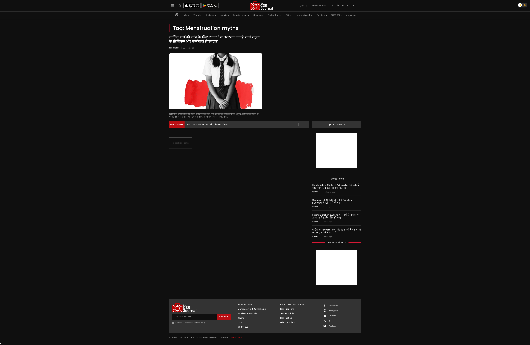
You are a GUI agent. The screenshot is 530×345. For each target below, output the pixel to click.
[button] (179, 5)
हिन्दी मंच (315, 192)
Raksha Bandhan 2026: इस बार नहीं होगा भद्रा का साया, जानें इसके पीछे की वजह (336, 216)
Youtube (332, 326)
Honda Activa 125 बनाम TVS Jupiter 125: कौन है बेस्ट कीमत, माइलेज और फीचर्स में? (336, 186)
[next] (304, 124)
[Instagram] (338, 5)
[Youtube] (353, 5)
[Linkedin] (343, 5)
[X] (348, 5)
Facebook (333, 305)
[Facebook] (333, 5)
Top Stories (174, 48)
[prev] (300, 124)
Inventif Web (236, 337)
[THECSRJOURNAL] (262, 5)
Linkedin (332, 316)
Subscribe (224, 317)
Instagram (333, 311)
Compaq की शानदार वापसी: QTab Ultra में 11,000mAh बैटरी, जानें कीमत (333, 201)
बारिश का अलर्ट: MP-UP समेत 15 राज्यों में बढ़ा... (208, 124)
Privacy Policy (200, 323)
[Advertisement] (336, 150)
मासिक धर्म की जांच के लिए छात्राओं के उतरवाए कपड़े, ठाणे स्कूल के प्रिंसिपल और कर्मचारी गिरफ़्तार (214, 39)
